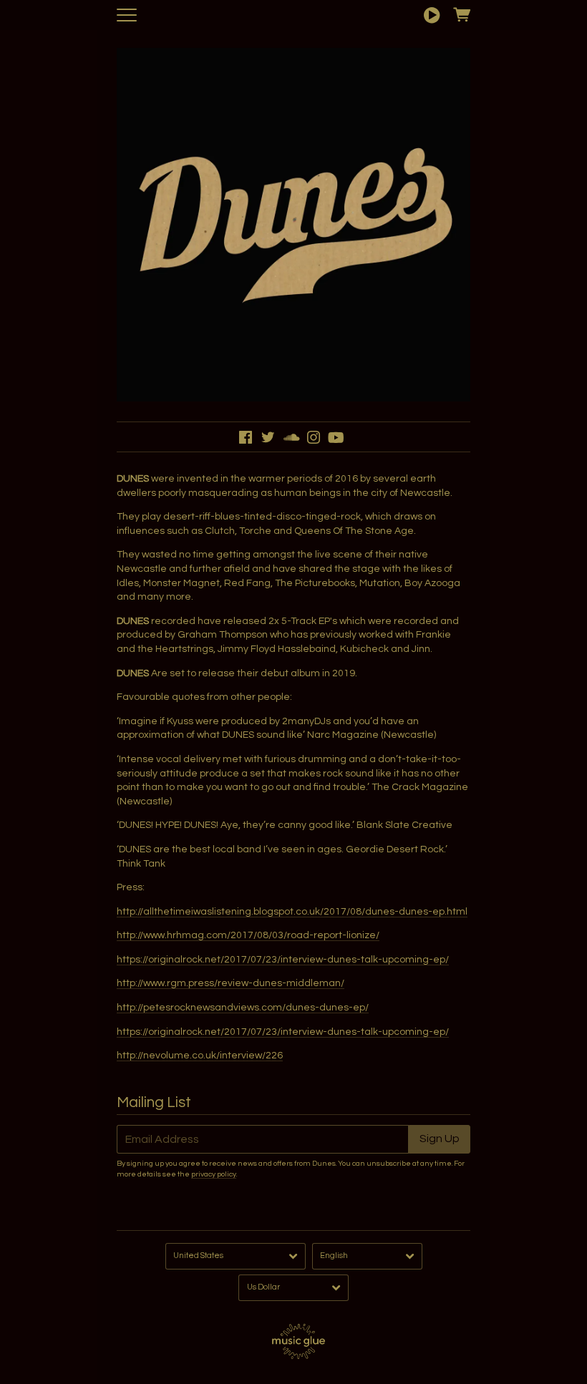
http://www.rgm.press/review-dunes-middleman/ (230, 983)
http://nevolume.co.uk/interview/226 (200, 1056)
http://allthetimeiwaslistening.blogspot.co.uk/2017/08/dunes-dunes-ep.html (292, 912)
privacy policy (213, 1174)
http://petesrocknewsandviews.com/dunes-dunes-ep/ (243, 1008)
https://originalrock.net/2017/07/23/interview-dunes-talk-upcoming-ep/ (283, 960)
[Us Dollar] (293, 1288)
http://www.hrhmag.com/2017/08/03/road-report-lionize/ (248, 935)
